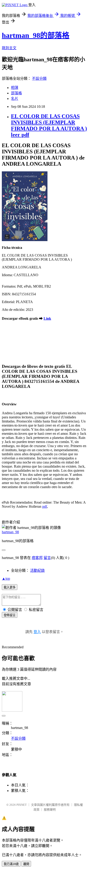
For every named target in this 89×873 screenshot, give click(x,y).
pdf (44, 506)
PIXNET (21, 804)
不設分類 (39, 78)
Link (47, 318)
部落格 (16, 93)
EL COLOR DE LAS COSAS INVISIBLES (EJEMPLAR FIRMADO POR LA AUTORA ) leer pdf (49, 125)
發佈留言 (10, 615)
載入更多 (10, 587)
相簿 (14, 88)
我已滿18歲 (11, 864)
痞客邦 (37, 558)
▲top (6, 578)
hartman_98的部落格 (35, 35)
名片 (14, 98)
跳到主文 (9, 48)
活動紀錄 (37, 570)
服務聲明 (50, 809)
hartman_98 (10, 532)
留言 (47, 558)
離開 (26, 864)
